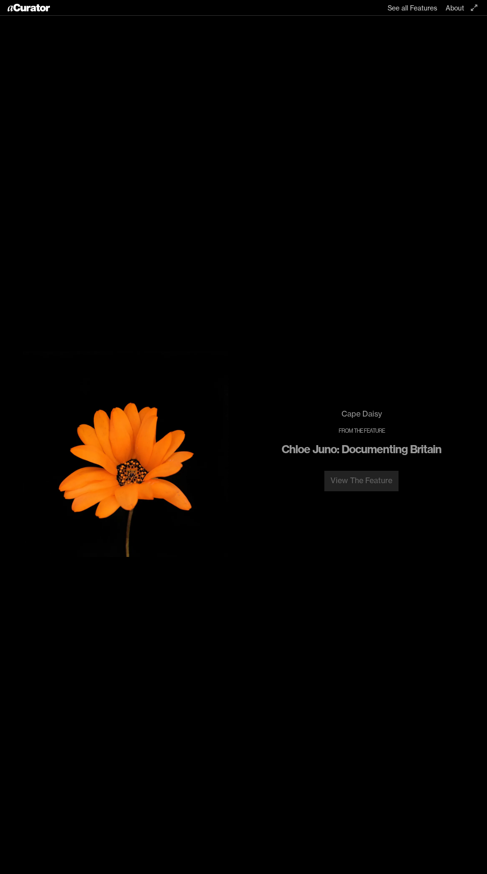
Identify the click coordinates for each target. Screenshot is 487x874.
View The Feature (361, 480)
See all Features (412, 8)
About (455, 8)
